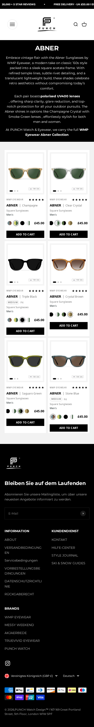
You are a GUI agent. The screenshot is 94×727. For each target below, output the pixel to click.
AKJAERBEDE (16, 633)
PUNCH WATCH (17, 649)
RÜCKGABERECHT (19, 594)
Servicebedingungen (21, 560)
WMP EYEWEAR (18, 617)
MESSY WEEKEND (19, 625)
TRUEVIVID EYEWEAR (22, 641)
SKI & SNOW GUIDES (68, 563)
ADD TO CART (25, 234)
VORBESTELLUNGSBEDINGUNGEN (22, 570)
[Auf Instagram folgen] (8, 663)
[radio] (10, 223)
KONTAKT (59, 540)
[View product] (41, 191)
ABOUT (10, 540)
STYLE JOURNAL (65, 555)
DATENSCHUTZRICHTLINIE (23, 583)
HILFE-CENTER (63, 548)
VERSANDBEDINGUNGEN (23, 550)
